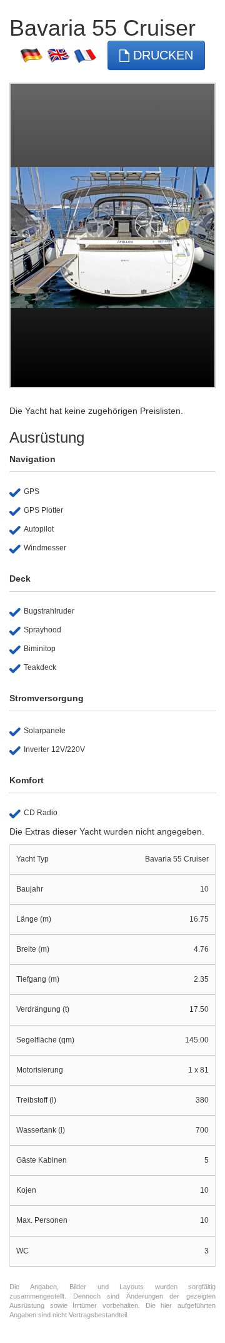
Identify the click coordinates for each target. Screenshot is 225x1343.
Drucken (161, 55)
